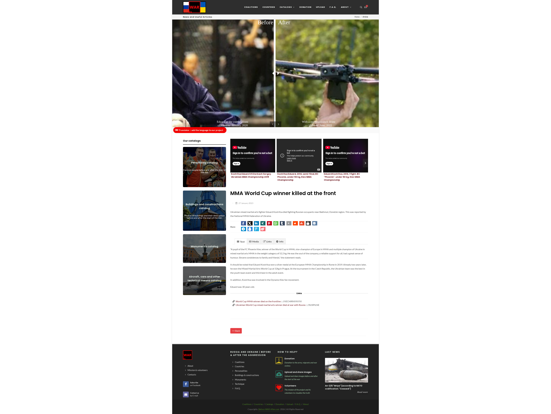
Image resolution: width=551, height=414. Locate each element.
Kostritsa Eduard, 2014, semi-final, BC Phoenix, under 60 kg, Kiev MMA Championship (297, 176)
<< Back (236, 330)
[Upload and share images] (279, 374)
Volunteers (290, 385)
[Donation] (279, 360)
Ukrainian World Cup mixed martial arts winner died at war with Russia (270, 305)
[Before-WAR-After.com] (194, 7)
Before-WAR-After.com (268, 409)
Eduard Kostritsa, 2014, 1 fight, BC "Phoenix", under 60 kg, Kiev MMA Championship (342, 176)
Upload (289, 404)
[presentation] (365, 163)
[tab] (241, 241)
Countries (258, 404)
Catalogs (269, 404)
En (365, 7)
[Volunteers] (279, 387)
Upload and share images (298, 372)
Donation (290, 358)
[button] (243, 223)
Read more (362, 392)
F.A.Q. (298, 404)
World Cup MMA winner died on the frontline (258, 301)
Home (357, 17)
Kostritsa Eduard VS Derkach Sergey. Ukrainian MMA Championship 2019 (251, 175)
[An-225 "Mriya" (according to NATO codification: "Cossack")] (346, 370)
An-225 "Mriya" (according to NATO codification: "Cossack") (343, 387)
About (306, 404)
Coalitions (247, 404)
